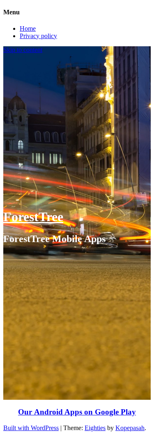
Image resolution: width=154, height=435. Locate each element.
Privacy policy (38, 35)
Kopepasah (130, 427)
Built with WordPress (31, 427)
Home (28, 28)
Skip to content (22, 49)
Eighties (95, 427)
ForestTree (33, 216)
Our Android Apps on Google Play (77, 412)
